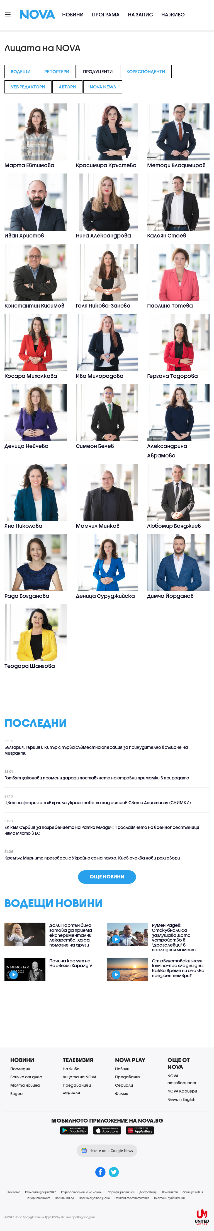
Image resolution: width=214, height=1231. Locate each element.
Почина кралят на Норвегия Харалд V (70, 963)
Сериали (124, 1085)
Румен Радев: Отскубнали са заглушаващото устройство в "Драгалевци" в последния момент (174, 937)
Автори (67, 86)
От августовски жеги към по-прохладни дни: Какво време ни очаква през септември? (178, 968)
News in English (181, 1099)
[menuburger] (8, 14)
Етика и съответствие (132, 1198)
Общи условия (193, 1192)
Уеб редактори (28, 86)
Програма (106, 15)
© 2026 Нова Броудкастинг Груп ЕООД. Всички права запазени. (50, 1217)
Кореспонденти (146, 71)
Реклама (14, 1192)
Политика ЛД (64, 1198)
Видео (16, 1093)
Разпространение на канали (82, 1192)
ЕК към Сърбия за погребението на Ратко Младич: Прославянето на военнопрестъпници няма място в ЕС (101, 830)
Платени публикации (169, 1198)
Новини (73, 15)
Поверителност (38, 1198)
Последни (20, 1068)
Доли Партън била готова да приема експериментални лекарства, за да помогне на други (70, 935)
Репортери (56, 71)
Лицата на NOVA (79, 1076)
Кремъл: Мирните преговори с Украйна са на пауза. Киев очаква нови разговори (92, 857)
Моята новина (25, 1085)
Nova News (103, 86)
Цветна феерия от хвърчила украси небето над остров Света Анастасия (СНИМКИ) (97, 802)
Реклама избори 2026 (40, 1192)
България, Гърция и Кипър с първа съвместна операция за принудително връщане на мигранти (96, 750)
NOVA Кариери (182, 1091)
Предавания (127, 1076)
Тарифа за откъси (121, 1192)
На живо (173, 15)
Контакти (170, 1192)
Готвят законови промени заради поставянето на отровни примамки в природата (96, 777)
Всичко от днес (26, 1076)
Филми (121, 1093)
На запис (140, 15)
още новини (107, 877)
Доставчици (148, 1192)
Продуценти (98, 71)
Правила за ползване (94, 1198)
